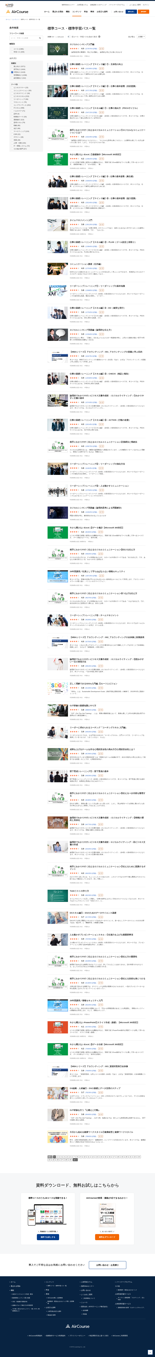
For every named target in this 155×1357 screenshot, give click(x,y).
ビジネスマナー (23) (21, 87)
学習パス (19, 52)
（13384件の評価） (91, 246)
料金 (86, 12)
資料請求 (143, 11)
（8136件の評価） (90, 983)
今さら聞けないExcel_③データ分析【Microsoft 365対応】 (97, 1044)
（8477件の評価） (90, 824)
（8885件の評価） (90, 710)
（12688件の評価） (91, 290)
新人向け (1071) (19, 66)
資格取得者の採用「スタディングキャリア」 (131, 1307)
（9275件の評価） (90, 641)
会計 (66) (17, 128)
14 (101, 1157)
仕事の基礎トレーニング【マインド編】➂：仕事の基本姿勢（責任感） (102, 176)
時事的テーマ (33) (20, 117)
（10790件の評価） (91, 490)
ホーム (47, 12)
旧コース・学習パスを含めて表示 (84, 37)
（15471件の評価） (91, 112)
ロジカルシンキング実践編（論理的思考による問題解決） (96, 508)
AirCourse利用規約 (35, 1336)
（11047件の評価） (91, 356)
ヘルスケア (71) (19, 111)
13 (97, 1157)
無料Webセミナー (68, 5)
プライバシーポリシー (77, 1336)
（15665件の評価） (91, 181)
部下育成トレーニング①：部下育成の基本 (89, 771)
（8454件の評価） (90, 732)
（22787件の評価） (91, 49)
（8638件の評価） (90, 800)
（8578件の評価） (90, 754)
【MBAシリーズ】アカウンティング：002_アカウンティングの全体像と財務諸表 (107, 637)
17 (114, 1157)
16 (110, 1157)
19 (122, 1157)
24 (49, 1160)
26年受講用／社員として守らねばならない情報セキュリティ (97, 571)
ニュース (84, 1302)
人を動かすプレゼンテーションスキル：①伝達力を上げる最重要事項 (101, 935)
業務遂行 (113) (19, 120)
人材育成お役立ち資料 (54, 1311)
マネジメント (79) (20, 102)
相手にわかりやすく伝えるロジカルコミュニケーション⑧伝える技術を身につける (107, 978)
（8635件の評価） (90, 532)
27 (62, 1160)
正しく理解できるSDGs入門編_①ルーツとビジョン (93, 684)
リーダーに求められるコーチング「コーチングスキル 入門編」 (99, 727)
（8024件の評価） (90, 1005)
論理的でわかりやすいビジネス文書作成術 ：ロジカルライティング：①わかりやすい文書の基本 (107, 396)
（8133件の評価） (90, 688)
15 (105, 1157)
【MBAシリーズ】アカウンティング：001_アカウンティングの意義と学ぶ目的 (106, 352)
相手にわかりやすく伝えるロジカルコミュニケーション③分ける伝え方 (102, 549)
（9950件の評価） (90, 554)
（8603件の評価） (90, 873)
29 (70, 1160)
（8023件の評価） (90, 895)
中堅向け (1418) (19, 72)
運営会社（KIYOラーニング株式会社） (95, 1306)
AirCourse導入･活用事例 (55, 1298)
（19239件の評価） (91, 68)
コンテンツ (76, 12)
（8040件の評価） (90, 1114)
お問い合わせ (118, 11)
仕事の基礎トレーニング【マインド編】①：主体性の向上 (96, 64)
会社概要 (85, 1310)
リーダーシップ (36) (21, 99)
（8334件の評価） (90, 849)
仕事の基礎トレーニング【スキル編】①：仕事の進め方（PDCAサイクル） (104, 108)
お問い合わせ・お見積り (107, 1265)
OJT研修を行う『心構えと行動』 (85, 1110)
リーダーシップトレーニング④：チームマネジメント (94, 615)
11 (89, 1157)
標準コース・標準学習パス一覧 (57, 1286)
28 (66, 1160)
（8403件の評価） (90, 775)
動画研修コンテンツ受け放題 (21, 1298)
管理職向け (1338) (20, 75)
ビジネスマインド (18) (22, 93)
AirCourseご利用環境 (120, 1336)
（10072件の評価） (91, 576)
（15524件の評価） (91, 202)
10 (84, 1157)
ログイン (146, 5)
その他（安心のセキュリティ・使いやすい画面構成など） (26, 1310)
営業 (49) (17, 140)
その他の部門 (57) (20, 149)
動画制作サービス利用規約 (55, 1336)
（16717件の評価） (91, 90)
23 (139, 1157)
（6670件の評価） (90, 1027)
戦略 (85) (17, 125)
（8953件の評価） (90, 666)
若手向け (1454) (19, 69)
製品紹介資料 (52, 1315)
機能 (68, 12)
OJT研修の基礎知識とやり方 (83, 705)
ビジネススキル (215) (21, 96)
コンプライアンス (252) (22, 105)
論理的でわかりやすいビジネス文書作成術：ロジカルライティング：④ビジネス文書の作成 (107, 843)
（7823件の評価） (90, 1092)
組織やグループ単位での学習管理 (22, 1305)
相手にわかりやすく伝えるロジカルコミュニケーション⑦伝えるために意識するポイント (107, 867)
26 (58, 1160)
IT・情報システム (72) (22, 146)
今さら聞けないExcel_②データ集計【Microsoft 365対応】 (97, 528)
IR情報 (85, 1314)
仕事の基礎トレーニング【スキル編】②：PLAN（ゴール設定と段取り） (103, 242)
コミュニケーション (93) (22, 90)
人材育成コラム (82, 5)
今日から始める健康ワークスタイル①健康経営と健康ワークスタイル (101, 1132)
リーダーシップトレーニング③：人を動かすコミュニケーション (99, 486)
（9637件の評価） (90, 598)
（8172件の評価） (90, 917)
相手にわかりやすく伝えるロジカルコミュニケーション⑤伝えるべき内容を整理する (107, 794)
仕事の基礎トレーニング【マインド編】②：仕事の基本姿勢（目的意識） (103, 86)
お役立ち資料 (102, 12)
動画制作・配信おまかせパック (127, 1290)
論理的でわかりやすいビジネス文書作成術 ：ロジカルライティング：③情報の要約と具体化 (107, 819)
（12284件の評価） (91, 334)
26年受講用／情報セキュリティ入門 (86, 1000)
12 (93, 1157)
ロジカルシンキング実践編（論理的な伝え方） (91, 330)
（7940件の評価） (90, 1071)
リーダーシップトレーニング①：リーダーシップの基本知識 (97, 286)
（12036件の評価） (91, 378)
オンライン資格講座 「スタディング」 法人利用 (131, 1298)
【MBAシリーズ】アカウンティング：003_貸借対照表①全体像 (99, 1066)
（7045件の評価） (90, 1049)
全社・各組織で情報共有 (19, 1301)
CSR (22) (17, 134)
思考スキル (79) (19, 122)
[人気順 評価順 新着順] (141, 37)
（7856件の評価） (90, 1136)
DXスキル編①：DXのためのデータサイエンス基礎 (93, 913)
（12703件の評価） (91, 268)
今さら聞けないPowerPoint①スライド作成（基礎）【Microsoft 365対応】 (104, 1022)
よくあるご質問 (135, 5)
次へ (75, 1160)
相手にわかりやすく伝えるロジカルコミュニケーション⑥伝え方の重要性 (103, 957)
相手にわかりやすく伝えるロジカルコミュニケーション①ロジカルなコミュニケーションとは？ (107, 131)
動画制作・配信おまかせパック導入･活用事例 (61, 1302)
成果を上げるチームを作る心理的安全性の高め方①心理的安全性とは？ (102, 749)
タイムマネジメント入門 (81, 220)
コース (19, 49)
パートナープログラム (117, 5)
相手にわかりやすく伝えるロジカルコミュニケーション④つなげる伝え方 (103, 593)
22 (135, 1157)
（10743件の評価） (91, 402)
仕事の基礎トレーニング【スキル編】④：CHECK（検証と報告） (100, 374)
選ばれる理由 (57, 12)
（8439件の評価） (90, 961)
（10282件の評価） (91, 512)
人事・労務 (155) (20, 143)
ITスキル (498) (19, 108)
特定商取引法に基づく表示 (98, 1336)
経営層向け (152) (20, 78)
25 (53, 1160)
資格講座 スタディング (98, 5)
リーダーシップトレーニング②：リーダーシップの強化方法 (97, 464)
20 (126, 1157)
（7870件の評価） (90, 939)
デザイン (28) (18, 137)
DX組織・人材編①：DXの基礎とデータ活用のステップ (95, 1088)
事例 (92, 12)
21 (131, 1157)
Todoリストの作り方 (79, 891)
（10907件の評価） (91, 446)
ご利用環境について (89, 1298)
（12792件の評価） (91, 312)
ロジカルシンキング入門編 (82, 44)
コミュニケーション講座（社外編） (86, 264)
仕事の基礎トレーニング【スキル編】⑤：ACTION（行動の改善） (100, 420)
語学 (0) (16, 114)
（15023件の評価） (91, 137)
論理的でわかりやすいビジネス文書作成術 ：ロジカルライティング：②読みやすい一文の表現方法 (107, 660)
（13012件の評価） (91, 224)
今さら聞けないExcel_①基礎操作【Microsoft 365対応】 (96, 154)
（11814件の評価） (91, 424)
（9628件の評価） (90, 620)
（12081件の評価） (91, 159)
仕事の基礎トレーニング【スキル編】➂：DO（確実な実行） (98, 308)
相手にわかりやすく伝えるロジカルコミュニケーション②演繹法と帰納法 (103, 442)
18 (118, 1157)
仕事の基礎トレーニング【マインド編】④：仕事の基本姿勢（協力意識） (103, 198)
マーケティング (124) (21, 131)
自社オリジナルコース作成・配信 (22, 1294)
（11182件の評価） (91, 468)
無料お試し (131, 11)
